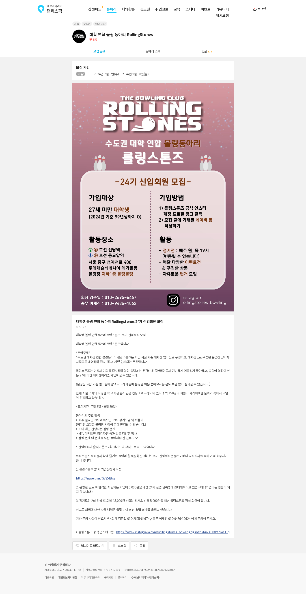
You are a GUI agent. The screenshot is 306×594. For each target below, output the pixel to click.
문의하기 (122, 577)
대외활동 (128, 9)
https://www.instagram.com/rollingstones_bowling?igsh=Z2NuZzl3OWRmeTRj (173, 532)
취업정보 (161, 9)
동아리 (111, 9)
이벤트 (206, 9)
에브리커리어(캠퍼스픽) (49, 9)
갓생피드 (94, 9)
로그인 (261, 8)
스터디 (190, 9)
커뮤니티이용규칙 (90, 577)
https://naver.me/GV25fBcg (95, 478)
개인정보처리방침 (67, 577)
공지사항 (109, 577)
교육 (177, 9)
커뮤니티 (222, 9)
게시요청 (222, 15)
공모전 (145, 9)
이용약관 (49, 577)
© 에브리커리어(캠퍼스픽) (145, 577)
